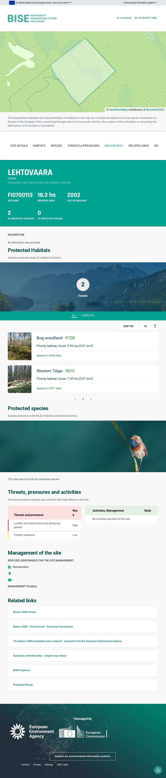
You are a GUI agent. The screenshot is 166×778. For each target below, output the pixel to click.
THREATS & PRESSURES (83, 145)
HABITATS (39, 145)
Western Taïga (56, 371)
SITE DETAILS (19, 145)
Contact (25, 764)
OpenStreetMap (118, 109)
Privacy (37, 764)
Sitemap (49, 764)
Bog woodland (56, 338)
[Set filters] (155, 326)
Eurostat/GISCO (155, 109)
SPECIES (56, 145)
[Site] (61, 18)
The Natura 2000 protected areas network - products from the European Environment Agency (67, 641)
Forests (88, 315)
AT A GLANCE (124, 17)
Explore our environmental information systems (82, 756)
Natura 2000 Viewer (24, 612)
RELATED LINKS (139, 145)
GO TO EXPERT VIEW (145, 17)
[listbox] (40, 2)
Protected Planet (23, 684)
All (74, 315)
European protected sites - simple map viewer (40, 655)
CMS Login (62, 764)
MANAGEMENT (114, 145)
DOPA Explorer (21, 670)
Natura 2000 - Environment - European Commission (43, 626)
